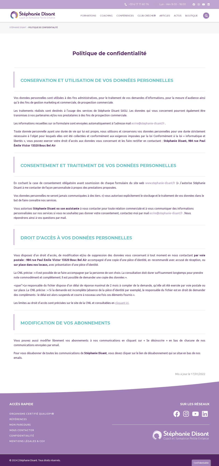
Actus (178, 15)
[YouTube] (195, 414)
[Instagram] (186, 414)
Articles (164, 15)
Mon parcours (20, 424)
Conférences (125, 15)
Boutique (191, 15)
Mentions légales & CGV (27, 441)
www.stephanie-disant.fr (160, 183)
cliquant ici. (122, 302)
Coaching (106, 15)
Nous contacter (21, 430)
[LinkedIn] (205, 414)
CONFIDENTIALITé (21, 435)
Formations (88, 15)
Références (18, 419)
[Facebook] (177, 414)
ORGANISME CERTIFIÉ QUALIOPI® (31, 413)
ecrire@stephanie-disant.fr (148, 123)
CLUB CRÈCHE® (147, 15)
